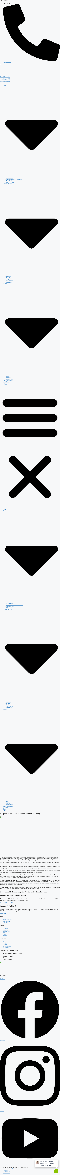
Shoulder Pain (9, 280)
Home (4, 83)
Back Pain (8, 276)
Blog (4, 383)
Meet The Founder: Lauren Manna (14, 179)
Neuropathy (9, 282)
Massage (8, 377)
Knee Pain (8, 278)
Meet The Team (10, 180)
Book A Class (9, 379)
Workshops (6, 382)
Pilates (7, 376)
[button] (30, 447)
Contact (5, 384)
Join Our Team (10, 182)
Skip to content (3, 0)
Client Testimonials (8, 380)
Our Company (9, 178)
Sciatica (8, 279)
